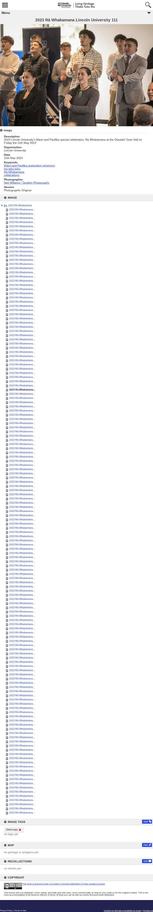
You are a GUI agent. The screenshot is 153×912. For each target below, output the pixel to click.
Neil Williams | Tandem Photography (26, 182)
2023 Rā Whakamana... (22, 209)
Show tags (12, 829)
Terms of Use (20, 910)
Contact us (148, 910)
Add (145, 821)
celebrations (11, 175)
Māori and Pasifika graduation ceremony (29, 165)
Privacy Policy (6, 910)
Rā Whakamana (14, 172)
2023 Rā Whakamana (20, 205)
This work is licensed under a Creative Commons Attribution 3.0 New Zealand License (63, 884)
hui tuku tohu (12, 168)
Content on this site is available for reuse (122, 910)
